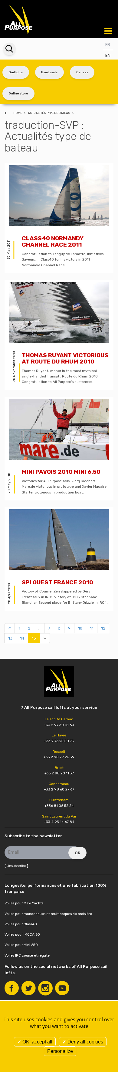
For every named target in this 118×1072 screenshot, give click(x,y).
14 (22, 638)
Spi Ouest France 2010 (57, 582)
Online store (18, 93)
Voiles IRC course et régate (27, 955)
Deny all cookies (84, 1041)
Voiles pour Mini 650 (21, 945)
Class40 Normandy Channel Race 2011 (52, 241)
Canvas (82, 72)
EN (107, 55)
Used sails (49, 72)
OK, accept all (36, 1041)
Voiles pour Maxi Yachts (24, 903)
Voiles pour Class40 (21, 924)
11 (91, 628)
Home (17, 112)
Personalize (60, 1051)
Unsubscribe (16, 866)
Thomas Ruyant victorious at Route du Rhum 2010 (65, 358)
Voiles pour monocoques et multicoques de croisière (48, 914)
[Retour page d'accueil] (19, 18)
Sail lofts (16, 72)
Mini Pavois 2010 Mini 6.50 (61, 471)
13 (10, 638)
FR (107, 44)
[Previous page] (7, 113)
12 (103, 628)
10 (80, 628)
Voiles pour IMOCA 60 (22, 934)
